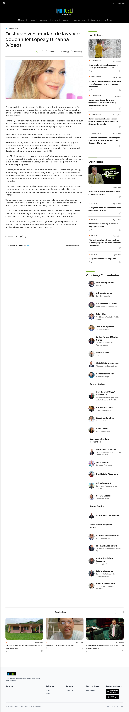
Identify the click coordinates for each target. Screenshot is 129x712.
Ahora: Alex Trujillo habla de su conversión (19, 645)
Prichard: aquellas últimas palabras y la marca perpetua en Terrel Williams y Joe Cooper (104, 242)
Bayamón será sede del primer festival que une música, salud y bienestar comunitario (102, 102)
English (48, 693)
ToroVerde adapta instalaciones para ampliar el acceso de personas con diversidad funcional (104, 140)
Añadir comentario (72, 245)
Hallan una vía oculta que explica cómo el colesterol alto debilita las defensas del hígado (103, 121)
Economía (43, 20)
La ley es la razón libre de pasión (102, 259)
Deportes (66, 20)
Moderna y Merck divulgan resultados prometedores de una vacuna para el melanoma (104, 83)
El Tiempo (108, 20)
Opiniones (55, 20)
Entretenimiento (79, 20)
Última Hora (21, 20)
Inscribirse (121, 3)
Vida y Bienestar (95, 20)
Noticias (33, 20)
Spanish (48, 690)
